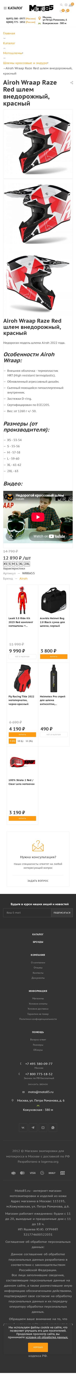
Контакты (38, 972)
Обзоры (38, 1049)
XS (5, 564)
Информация (38, 991)
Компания (38, 954)
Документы (38, 977)
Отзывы (38, 967)
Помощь (38, 1032)
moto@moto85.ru (41, 1092)
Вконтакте (23, 1127)
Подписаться (62, 912)
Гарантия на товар (38, 1013)
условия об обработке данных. (47, 1337)
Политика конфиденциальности (38, 1019)
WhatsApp (53, 1127)
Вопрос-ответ (38, 1039)
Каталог (38, 934)
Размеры (38, 1044)
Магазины (38, 998)
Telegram (33, 1127)
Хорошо (38, 1347)
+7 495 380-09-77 (39, 1063)
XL (21, 564)
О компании (38, 962)
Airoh (23, 578)
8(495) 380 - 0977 (21, 18)
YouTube (43, 1127)
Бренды (38, 941)
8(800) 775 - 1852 (20, 22)
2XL (27, 564)
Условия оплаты (38, 1003)
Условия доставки (38, 1008)
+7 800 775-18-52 (39, 1074)
